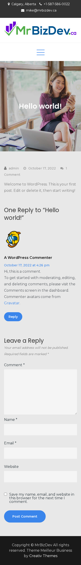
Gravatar (12, 303)
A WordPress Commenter (28, 258)
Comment (14, 365)
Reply (13, 317)
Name (10, 419)
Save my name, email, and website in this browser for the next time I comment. (41, 498)
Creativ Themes (43, 556)
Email (10, 443)
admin (14, 168)
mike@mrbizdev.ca (41, 10)
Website (11, 466)
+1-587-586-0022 (57, 4)
